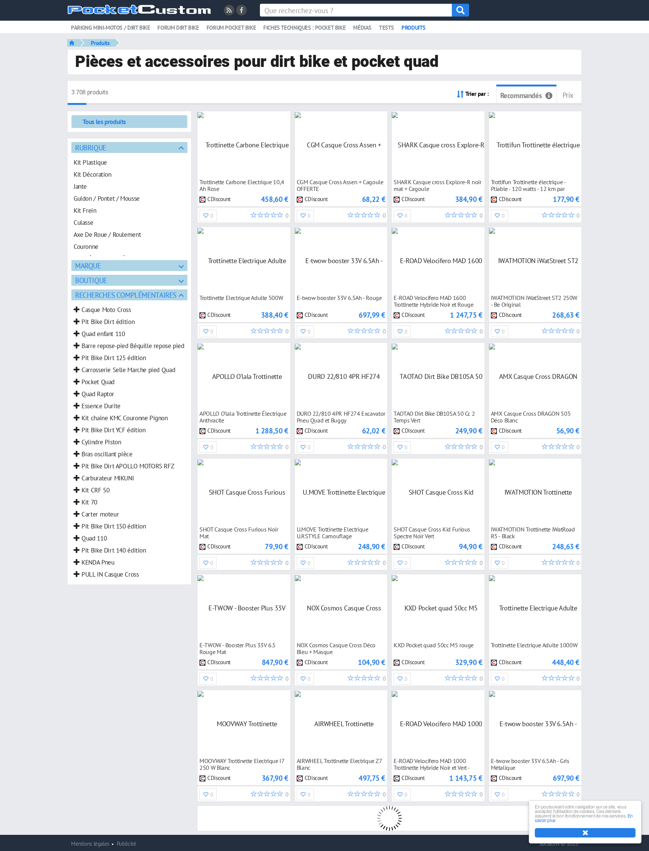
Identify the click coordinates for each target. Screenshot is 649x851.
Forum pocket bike (231, 27)
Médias (362, 27)
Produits (413, 27)
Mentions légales (90, 843)
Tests (386, 27)
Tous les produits (104, 121)
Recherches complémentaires (126, 295)
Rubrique (90, 147)
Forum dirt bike (178, 27)
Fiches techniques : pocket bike (304, 27)
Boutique (91, 280)
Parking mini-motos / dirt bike (110, 27)
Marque (88, 265)
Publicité (126, 843)
